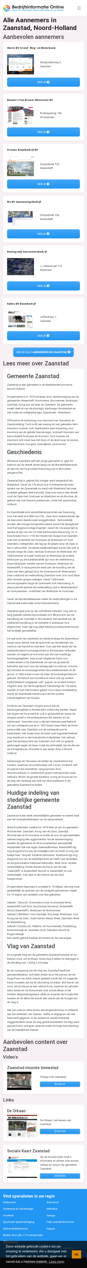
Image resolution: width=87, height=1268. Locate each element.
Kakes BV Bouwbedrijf (21, 303)
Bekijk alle (42, 352)
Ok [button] (76, 1254)
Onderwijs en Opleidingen (18, 1208)
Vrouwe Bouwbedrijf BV (22, 149)
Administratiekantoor (15, 1228)
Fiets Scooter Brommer (60, 1221)
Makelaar (52, 1208)
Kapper (51, 1228)
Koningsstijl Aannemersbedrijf (27, 251)
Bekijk (42, 82)
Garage (51, 1215)
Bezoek (61, 1131)
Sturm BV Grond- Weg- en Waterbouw (31, 47)
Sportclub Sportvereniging (18, 1221)
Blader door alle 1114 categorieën (23, 1235)
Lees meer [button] (56, 1261)
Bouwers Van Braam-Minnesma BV (30, 99)
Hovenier (8, 1215)
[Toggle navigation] (79, 8)
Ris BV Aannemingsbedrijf (24, 201)
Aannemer (53, 1202)
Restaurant (9, 1202)
